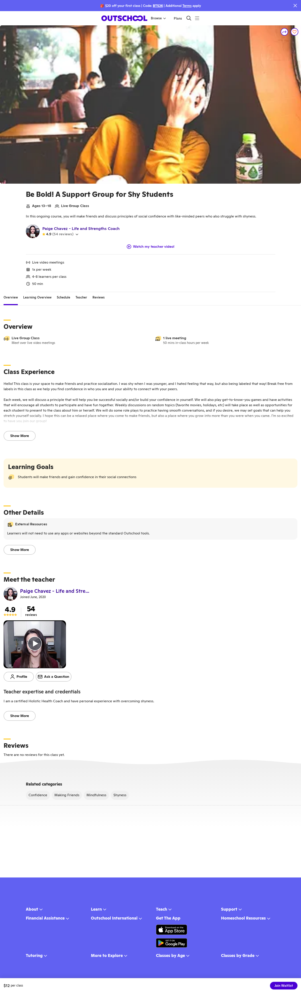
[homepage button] (124, 18)
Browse (156, 18)
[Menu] (197, 18)
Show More (19, 435)
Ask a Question (56, 676)
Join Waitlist (283, 986)
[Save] (294, 32)
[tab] (11, 297)
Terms (187, 6)
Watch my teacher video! (153, 246)
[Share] (284, 32)
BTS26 (158, 6)
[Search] (189, 18)
